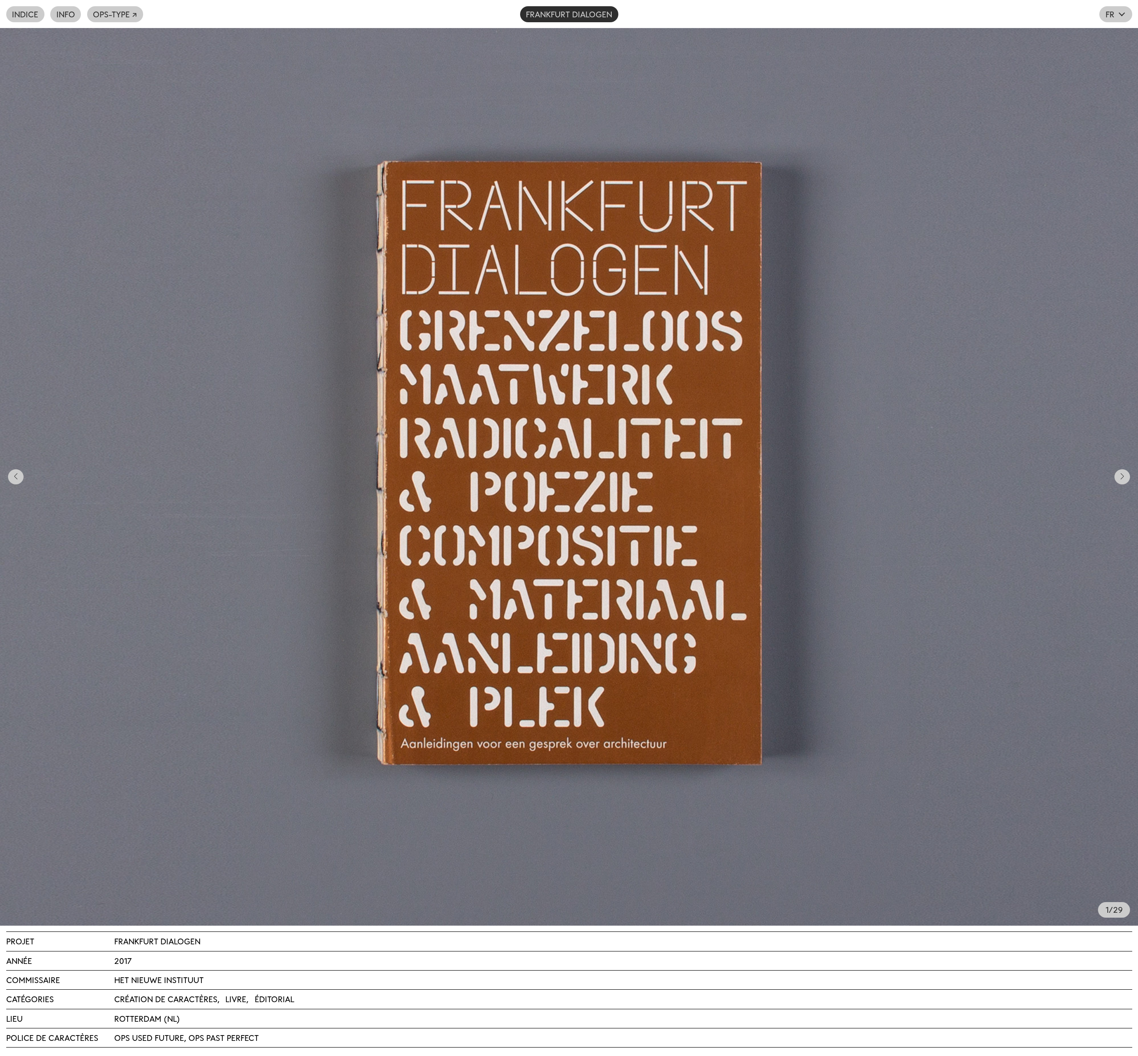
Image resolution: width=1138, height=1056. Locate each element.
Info (65, 14)
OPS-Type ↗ (115, 14)
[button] (284, 477)
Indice (25, 14)
